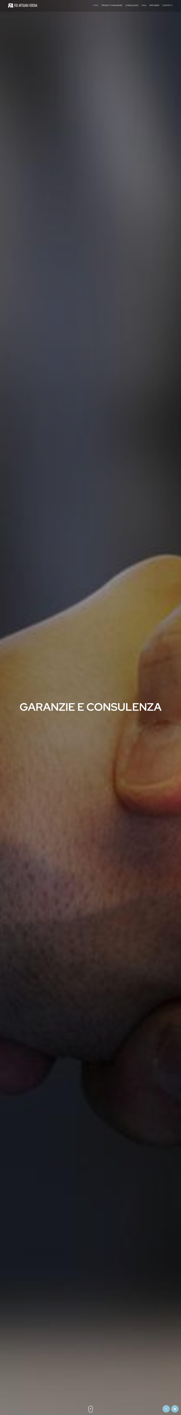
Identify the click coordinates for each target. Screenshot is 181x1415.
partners (154, 5)
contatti (167, 5)
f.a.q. (144, 5)
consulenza (132, 5)
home (95, 5)
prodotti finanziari (112, 5)
